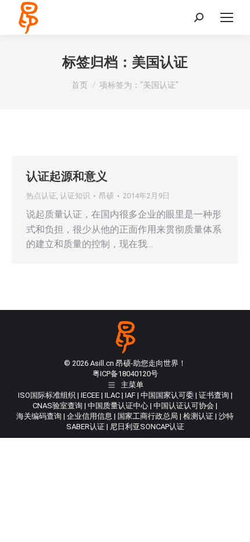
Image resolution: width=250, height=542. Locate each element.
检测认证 (198, 416)
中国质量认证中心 (118, 405)
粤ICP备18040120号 (125, 373)
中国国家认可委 (167, 395)
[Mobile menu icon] (226, 17)
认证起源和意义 (67, 176)
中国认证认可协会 (183, 405)
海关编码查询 (39, 416)
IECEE (90, 395)
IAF (130, 395)
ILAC (112, 395)
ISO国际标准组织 (47, 395)
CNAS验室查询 (58, 405)
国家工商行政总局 (147, 416)
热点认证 (41, 195)
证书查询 (214, 395)
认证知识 (75, 195)
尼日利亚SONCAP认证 (147, 426)
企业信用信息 (89, 416)
